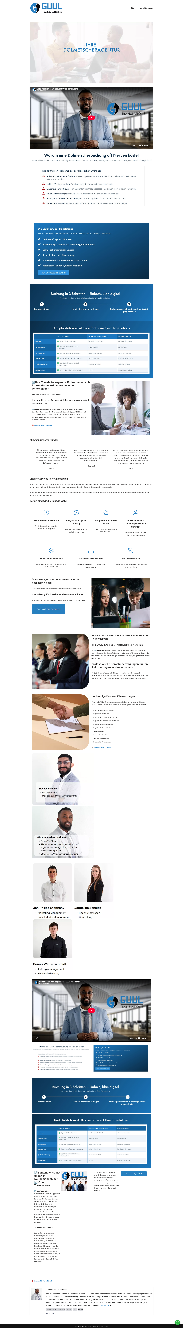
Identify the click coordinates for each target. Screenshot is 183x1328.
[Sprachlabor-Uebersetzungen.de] (46, 8)
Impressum (94, 1326)
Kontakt (106, 1326)
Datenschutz (100, 1326)
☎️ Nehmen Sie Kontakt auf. (42, 425)
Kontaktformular (146, 8)
